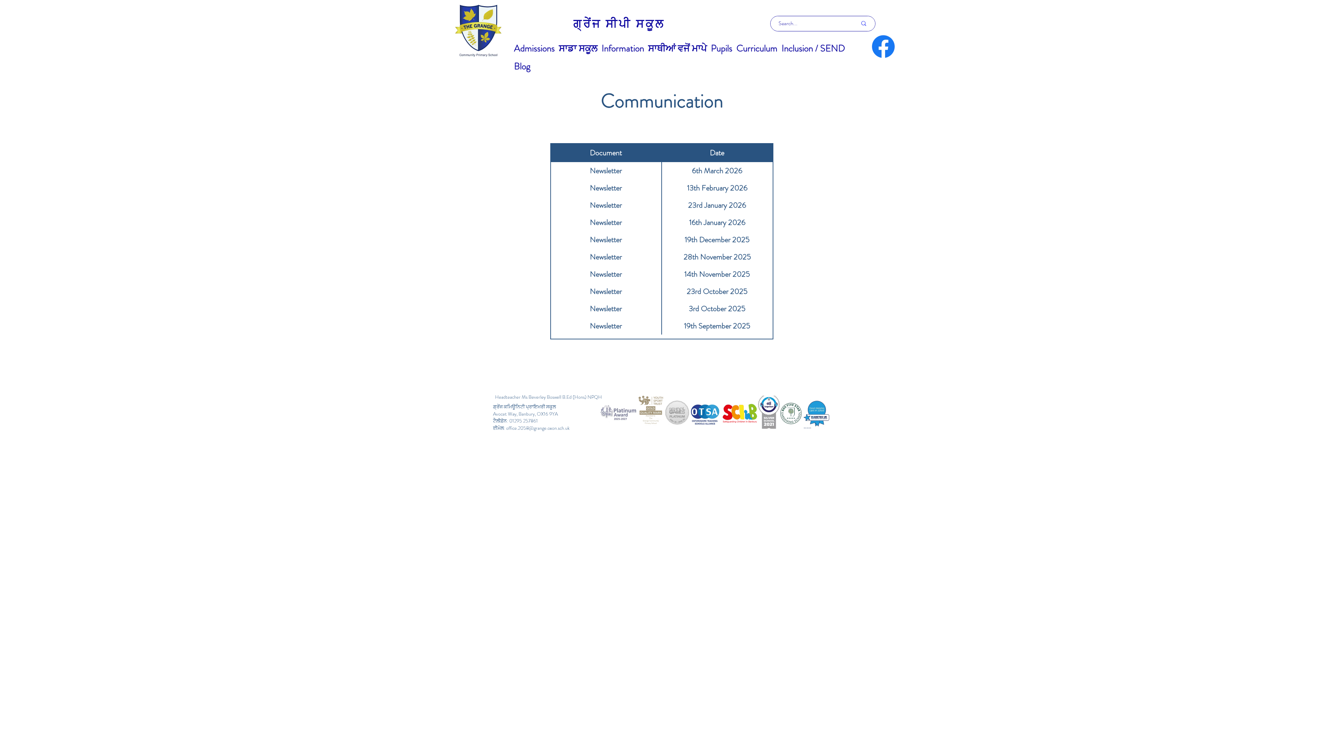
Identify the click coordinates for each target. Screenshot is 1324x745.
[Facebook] (883, 46)
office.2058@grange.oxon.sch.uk (538, 428)
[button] (534, 48)
